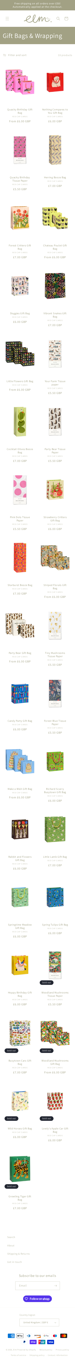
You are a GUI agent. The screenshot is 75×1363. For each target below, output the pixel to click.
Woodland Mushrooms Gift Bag (55, 1062)
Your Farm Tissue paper (55, 383)
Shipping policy (37, 1355)
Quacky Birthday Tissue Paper (20, 179)
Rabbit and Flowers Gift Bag (20, 858)
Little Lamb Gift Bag (55, 856)
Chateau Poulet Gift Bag (55, 247)
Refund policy (46, 1349)
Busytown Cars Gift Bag (20, 1062)
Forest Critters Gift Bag (20, 247)
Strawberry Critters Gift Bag (55, 519)
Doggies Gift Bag (20, 313)
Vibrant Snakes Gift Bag (55, 315)
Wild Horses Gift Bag (20, 1128)
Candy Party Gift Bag (20, 721)
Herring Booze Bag (55, 177)
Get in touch (14, 1262)
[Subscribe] (56, 1285)
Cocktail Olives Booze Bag (20, 451)
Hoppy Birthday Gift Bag (20, 994)
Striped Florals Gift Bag (55, 586)
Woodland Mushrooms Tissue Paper (55, 994)
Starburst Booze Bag (20, 585)
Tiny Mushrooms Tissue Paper (55, 654)
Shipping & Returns (18, 1253)
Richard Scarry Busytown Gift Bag (55, 790)
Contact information (58, 1355)
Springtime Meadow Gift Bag (20, 926)
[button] (7, 19)
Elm (15, 1349)
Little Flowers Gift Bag (20, 381)
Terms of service (18, 1355)
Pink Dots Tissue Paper (20, 519)
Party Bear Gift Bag (20, 653)
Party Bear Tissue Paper (55, 451)
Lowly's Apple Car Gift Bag (55, 1130)
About (11, 1245)
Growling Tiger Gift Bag (20, 1198)
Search (11, 1237)
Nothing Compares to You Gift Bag (55, 111)
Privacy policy (62, 1349)
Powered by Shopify (26, 1349)
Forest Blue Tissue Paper (55, 722)
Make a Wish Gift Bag (20, 789)
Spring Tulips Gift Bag (55, 924)
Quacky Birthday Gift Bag (19, 111)
